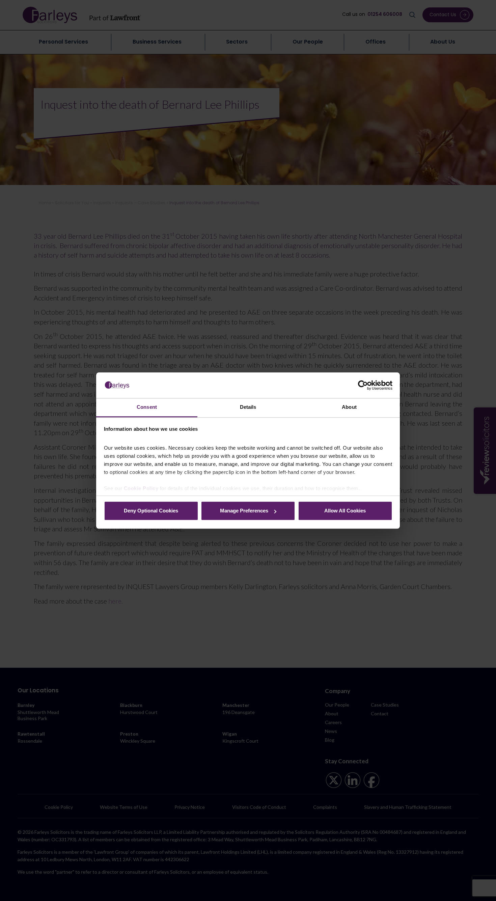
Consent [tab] (147, 407)
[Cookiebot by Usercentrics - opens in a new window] (362, 385)
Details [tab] (248, 407)
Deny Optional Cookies (151, 511)
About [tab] (349, 407)
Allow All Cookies (345, 511)
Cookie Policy (141, 488)
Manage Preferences (244, 511)
